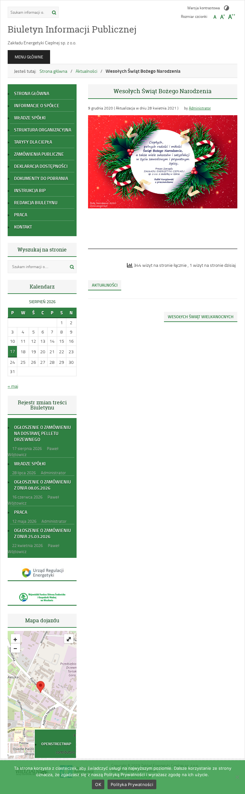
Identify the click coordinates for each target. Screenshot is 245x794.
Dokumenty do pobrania (41, 178)
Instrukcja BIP (30, 190)
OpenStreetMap (56, 743)
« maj (13, 386)
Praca (20, 215)
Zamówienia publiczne (39, 154)
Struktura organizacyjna (42, 130)
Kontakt (23, 227)
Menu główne (29, 57)
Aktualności (86, 71)
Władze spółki (30, 118)
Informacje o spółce (36, 105)
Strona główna (53, 71)
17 (12, 351)
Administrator (200, 108)
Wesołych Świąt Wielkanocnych (201, 316)
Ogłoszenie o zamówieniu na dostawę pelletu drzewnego (42, 433)
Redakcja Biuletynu (35, 202)
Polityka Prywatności (132, 784)
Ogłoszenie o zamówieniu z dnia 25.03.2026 (42, 533)
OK (98, 784)
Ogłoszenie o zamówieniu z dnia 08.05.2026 (42, 485)
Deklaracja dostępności (41, 166)
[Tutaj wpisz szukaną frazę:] (28, 12)
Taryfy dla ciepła (33, 142)
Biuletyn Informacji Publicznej (72, 29)
